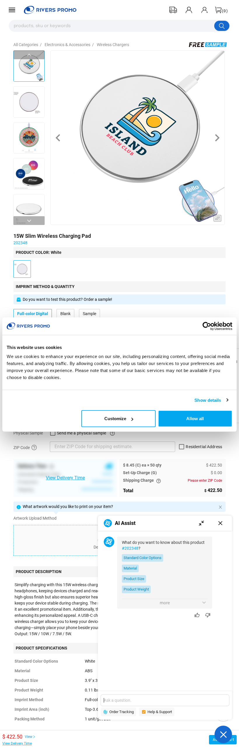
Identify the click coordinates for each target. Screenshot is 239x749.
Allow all (195, 418)
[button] (12, 10)
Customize (115, 418)
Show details (207, 399)
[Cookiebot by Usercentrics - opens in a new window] (206, 326)
